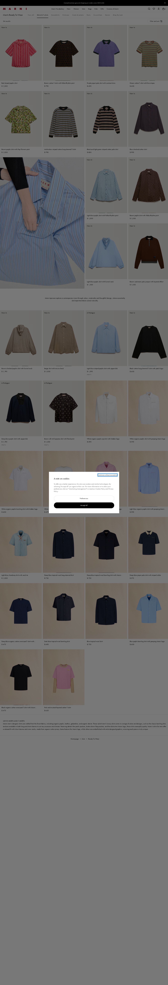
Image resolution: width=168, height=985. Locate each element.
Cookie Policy (100, 489)
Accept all (84, 505)
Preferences (84, 498)
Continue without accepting (107, 475)
